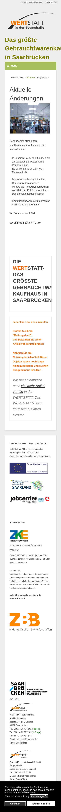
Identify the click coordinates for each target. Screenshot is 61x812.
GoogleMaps (21, 743)
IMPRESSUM (51, 2)
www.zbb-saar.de (18, 598)
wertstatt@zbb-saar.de (27, 739)
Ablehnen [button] (15, 803)
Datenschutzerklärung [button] (17, 796)
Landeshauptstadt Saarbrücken (24, 577)
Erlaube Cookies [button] (41, 803)
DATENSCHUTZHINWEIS (31, 2)
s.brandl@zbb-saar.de (26, 776)
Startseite (31, 78)
